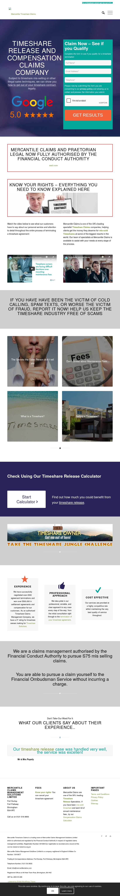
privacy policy (86, 88)
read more (53, 165)
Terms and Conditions (100, 794)
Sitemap (94, 803)
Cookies (94, 800)
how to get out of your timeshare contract (32, 85)
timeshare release (71, 502)
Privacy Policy (97, 797)
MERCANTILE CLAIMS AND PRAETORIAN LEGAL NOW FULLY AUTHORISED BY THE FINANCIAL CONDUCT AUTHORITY (53, 154)
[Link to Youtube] (110, 836)
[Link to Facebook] (102, 836)
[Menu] (109, 12)
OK (52, 891)
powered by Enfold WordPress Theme (21, 881)
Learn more (67, 891)
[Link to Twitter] (106, 836)
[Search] (102, 12)
